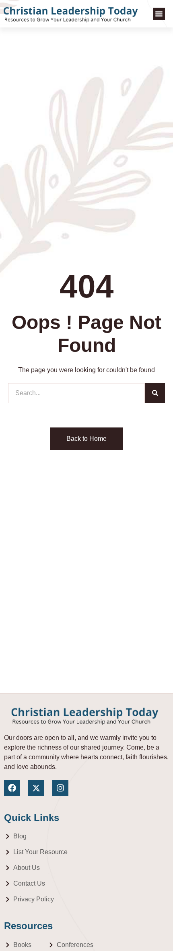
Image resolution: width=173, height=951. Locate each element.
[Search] (155, 393)
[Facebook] (12, 788)
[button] (159, 14)
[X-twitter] (36, 788)
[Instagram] (60, 788)
